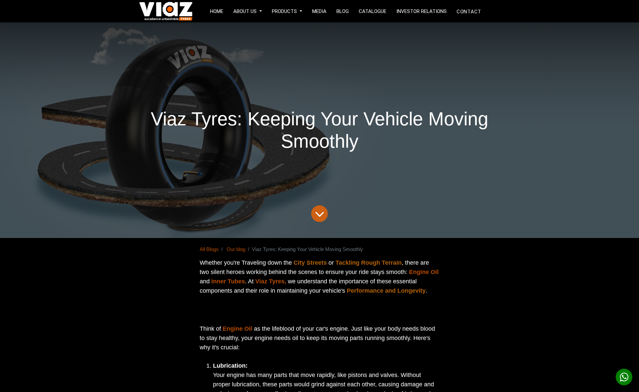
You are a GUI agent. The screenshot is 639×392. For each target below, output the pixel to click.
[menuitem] (216, 11)
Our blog (236, 249)
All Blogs (209, 249)
